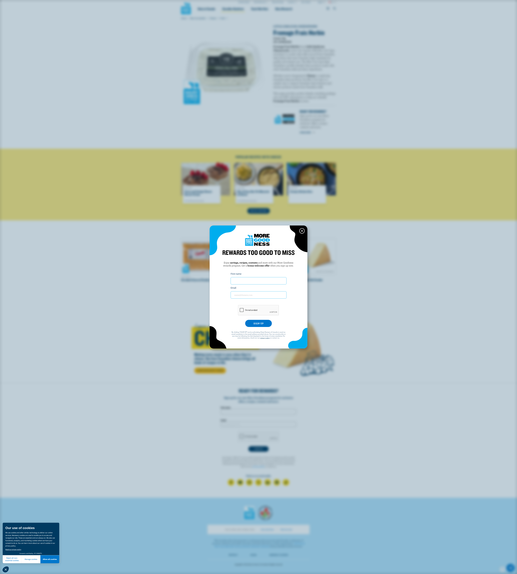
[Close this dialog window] (302, 231)
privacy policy (265, 338)
